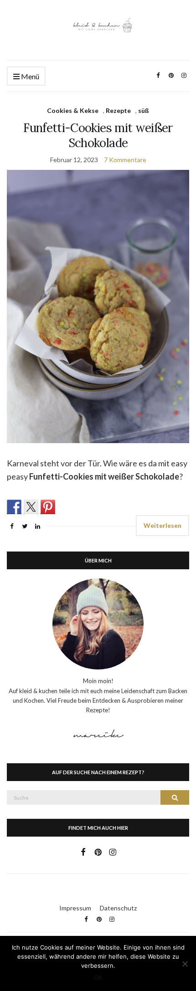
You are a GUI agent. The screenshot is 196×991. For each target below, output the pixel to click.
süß (143, 110)
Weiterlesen (162, 525)
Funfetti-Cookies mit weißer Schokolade (97, 135)
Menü (29, 76)
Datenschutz (118, 908)
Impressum (75, 908)
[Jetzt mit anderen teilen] (14, 507)
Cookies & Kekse (72, 110)
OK (98, 977)
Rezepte (118, 110)
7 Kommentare (125, 159)
